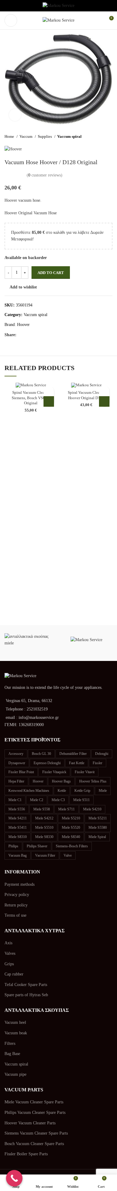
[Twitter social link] (28, 335)
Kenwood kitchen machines (28, 790)
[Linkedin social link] (42, 335)
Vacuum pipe (15, 1074)
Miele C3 (58, 800)
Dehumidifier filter (73, 754)
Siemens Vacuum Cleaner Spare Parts (36, 1133)
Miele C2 (36, 800)
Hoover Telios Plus (92, 781)
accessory (15, 754)
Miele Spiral (97, 837)
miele (103, 790)
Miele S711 (66, 809)
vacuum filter (45, 855)
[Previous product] (97, 137)
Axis (8, 943)
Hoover (23, 324)
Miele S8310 (17, 837)
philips (13, 846)
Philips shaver (37, 846)
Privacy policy (16, 894)
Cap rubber (13, 974)
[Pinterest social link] (35, 335)
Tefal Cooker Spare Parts (25, 984)
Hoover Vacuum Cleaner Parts (30, 1123)
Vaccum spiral (69, 136)
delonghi (101, 754)
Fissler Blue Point (21, 772)
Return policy (16, 905)
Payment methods (19, 884)
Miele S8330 (44, 837)
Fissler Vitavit (84, 772)
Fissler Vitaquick (54, 772)
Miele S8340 (71, 837)
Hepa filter (16, 781)
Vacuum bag (17, 855)
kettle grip (82, 790)
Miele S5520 (71, 827)
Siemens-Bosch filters (72, 846)
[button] (49, 401)
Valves (9, 953)
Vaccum (26, 136)
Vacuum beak (15, 1033)
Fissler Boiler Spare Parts (26, 1154)
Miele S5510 (44, 827)
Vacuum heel (15, 1022)
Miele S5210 (71, 818)
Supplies (45, 136)
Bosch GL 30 (41, 754)
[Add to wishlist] (49, 391)
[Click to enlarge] (15, 115)
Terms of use (15, 915)
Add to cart (51, 272)
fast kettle (76, 763)
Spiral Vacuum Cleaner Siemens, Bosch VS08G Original (31, 397)
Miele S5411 (17, 827)
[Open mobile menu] (11, 20)
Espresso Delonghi (47, 763)
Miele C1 (15, 800)
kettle (62, 790)
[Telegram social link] (49, 335)
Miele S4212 (44, 818)
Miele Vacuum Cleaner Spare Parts (33, 1102)
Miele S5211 (97, 818)
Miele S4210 (92, 809)
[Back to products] (103, 137)
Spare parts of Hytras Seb (26, 995)
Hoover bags (61, 781)
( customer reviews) (44, 175)
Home (9, 136)
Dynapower (16, 763)
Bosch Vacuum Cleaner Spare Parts (34, 1143)
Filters (9, 1043)
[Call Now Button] (14, 1178)
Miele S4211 (17, 818)
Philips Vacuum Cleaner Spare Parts (34, 1112)
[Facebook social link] (21, 335)
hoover (38, 781)
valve (68, 855)
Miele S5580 (97, 827)
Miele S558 (41, 809)
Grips (9, 964)
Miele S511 (81, 800)
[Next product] (109, 137)
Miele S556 (16, 809)
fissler (97, 763)
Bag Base (12, 1053)
